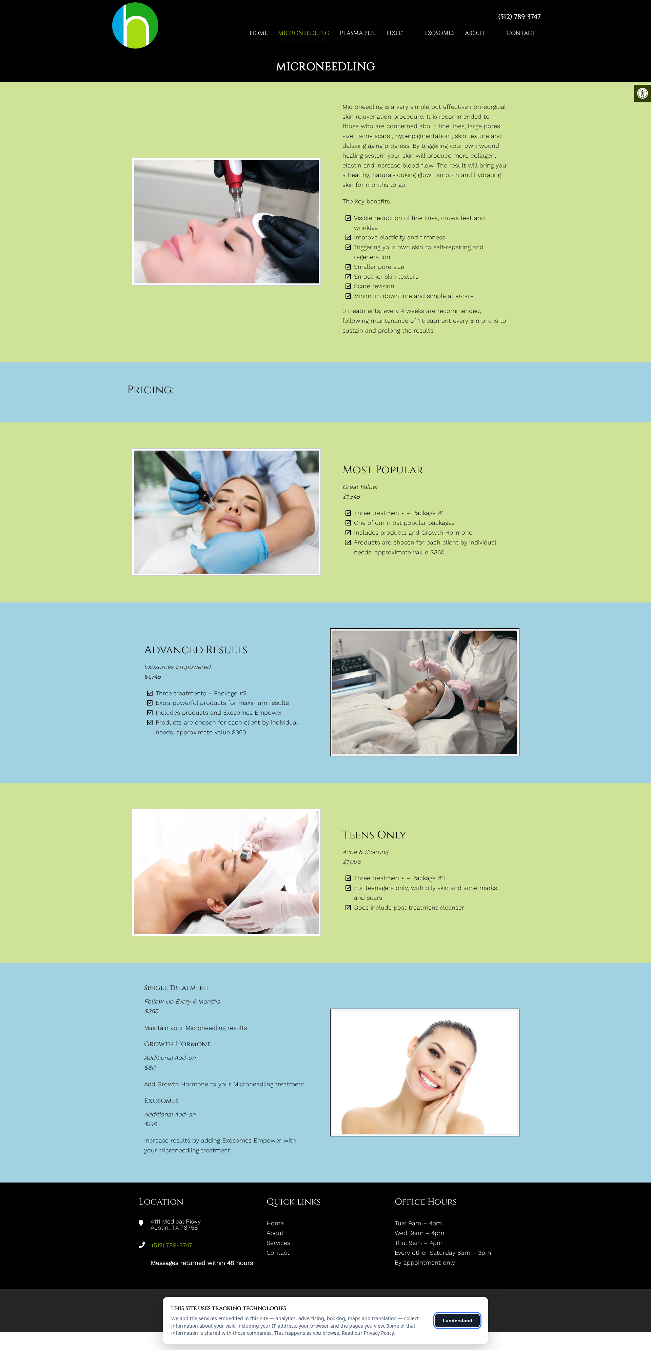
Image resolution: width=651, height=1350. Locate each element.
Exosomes (439, 33)
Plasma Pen (358, 33)
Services (278, 1242)
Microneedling (304, 33)
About (475, 33)
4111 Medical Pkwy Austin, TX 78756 (176, 1224)
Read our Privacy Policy (368, 1333)
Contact (521, 33)
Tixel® (394, 33)
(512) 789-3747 (519, 16)
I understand (457, 1320)
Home (259, 33)
